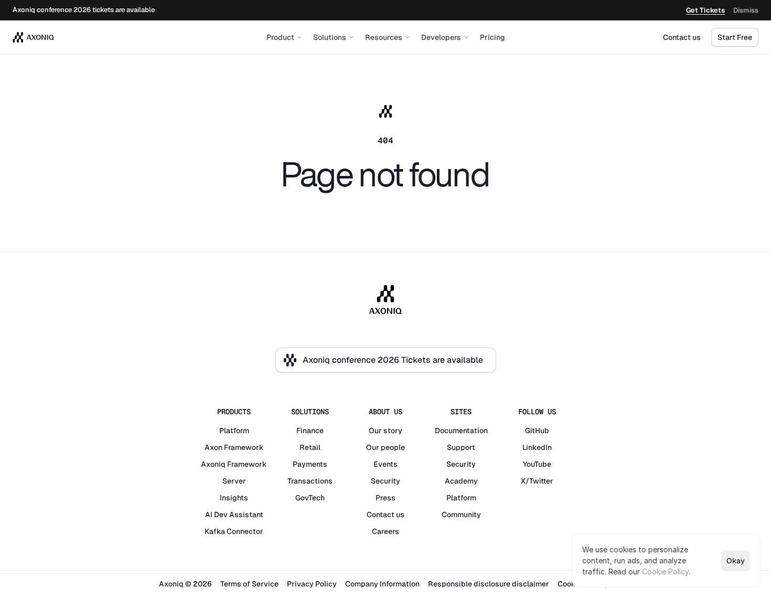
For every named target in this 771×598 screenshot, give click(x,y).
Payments (310, 464)
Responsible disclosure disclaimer (488, 584)
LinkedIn (537, 447)
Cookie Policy (665, 571)
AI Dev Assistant (234, 514)
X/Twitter (537, 481)
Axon (213, 447)
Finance (310, 430)
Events (385, 464)
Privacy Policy (312, 584)
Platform (234, 430)
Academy (461, 481)
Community (461, 514)
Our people (385, 447)
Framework (244, 447)
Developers (441, 37)
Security (385, 481)
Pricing (492, 37)
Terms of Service (249, 584)
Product (280, 37)
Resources (383, 37)
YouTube (537, 464)
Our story (385, 430)
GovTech (310, 497)
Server (234, 481)
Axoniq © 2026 (185, 584)
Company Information (382, 584)
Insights (234, 497)
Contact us (682, 37)
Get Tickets (705, 10)
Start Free (735, 37)
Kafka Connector (234, 531)
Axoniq (213, 464)
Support (461, 447)
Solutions (329, 37)
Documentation (461, 430)
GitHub (537, 430)
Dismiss (745, 10)
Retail (309, 447)
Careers (385, 531)
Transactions (310, 481)
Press (385, 497)
